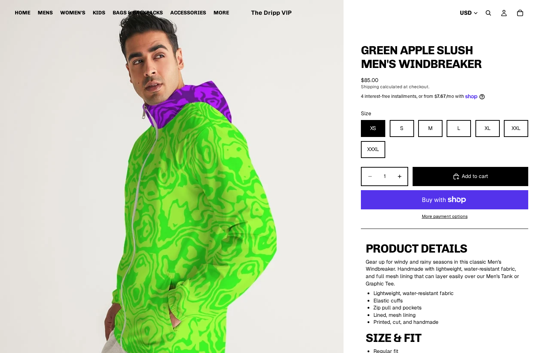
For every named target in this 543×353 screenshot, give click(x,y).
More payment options (445, 216)
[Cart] (520, 13)
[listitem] (221, 13)
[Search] (488, 13)
